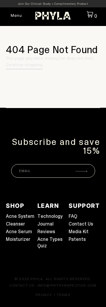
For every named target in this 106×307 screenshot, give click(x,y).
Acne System (20, 216)
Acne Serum (19, 231)
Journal (45, 224)
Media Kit (79, 231)
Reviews (46, 231)
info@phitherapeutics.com (67, 285)
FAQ (73, 216)
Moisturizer (18, 239)
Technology (50, 216)
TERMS (63, 295)
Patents (77, 239)
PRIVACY (44, 295)
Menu (16, 15)
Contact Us (81, 224)
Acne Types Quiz (49, 242)
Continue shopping (24, 65)
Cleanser (15, 224)
